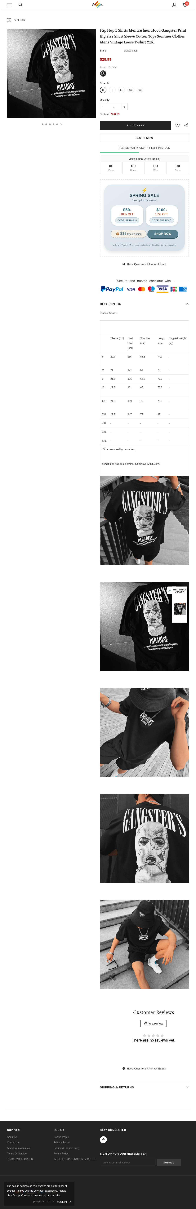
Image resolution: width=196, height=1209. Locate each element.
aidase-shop (130, 50)
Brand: (103, 50)
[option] (51, 73)
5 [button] (57, 124)
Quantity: (105, 100)
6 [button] (61, 124)
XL (121, 90)
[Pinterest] (103, 1139)
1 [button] (42, 124)
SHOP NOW (162, 233)
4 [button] (53, 124)
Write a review (153, 1023)
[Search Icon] (20, 5)
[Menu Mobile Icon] (9, 4)
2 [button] (46, 124)
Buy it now (144, 138)
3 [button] (50, 124)
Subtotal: (105, 114)
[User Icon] (174, 5)
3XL (140, 90)
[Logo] (98, 5)
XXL (130, 90)
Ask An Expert (157, 264)
